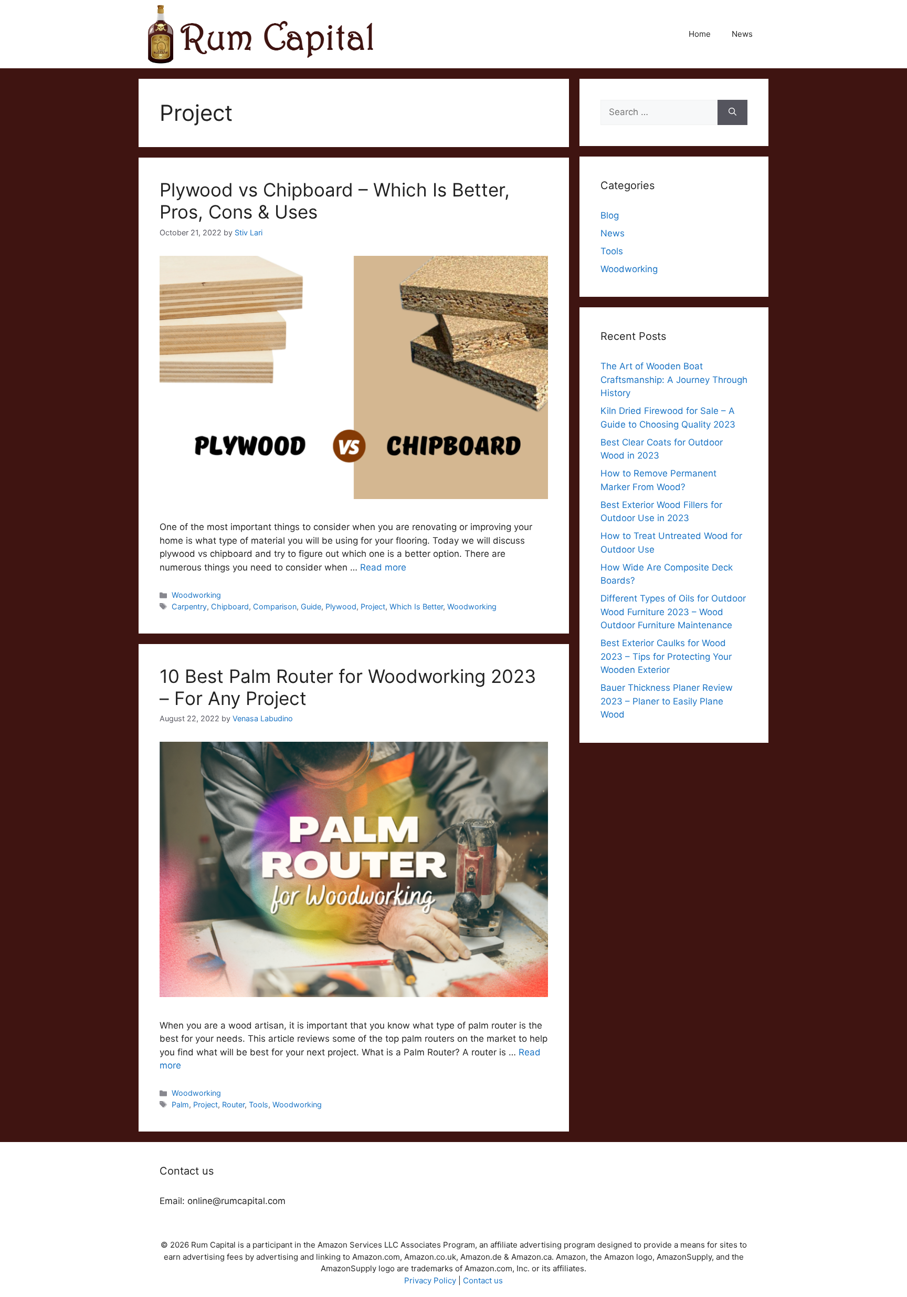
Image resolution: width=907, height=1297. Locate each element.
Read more (383, 567)
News (742, 34)
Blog (609, 215)
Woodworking (196, 594)
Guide (311, 606)
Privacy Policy (430, 1280)
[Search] (732, 112)
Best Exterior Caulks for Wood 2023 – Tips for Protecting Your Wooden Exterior (666, 656)
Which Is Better (416, 606)
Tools (258, 1104)
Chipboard (230, 606)
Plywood (340, 606)
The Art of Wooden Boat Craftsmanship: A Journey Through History (673, 379)
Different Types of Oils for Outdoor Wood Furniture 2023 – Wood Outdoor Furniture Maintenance (673, 611)
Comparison (275, 606)
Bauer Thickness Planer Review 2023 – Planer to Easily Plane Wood (666, 701)
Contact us (483, 1280)
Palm (180, 1104)
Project (373, 606)
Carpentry (189, 606)
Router (233, 1104)
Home (700, 34)
